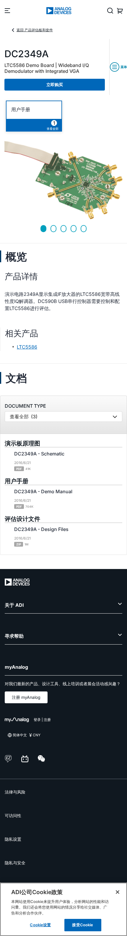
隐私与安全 (15, 862)
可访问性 (13, 815)
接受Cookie (82, 924)
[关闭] (117, 892)
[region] (63, 909)
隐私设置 (13, 839)
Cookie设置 (40, 924)
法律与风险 (15, 791)
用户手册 (20, 109)
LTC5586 (27, 347)
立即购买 (54, 84)
